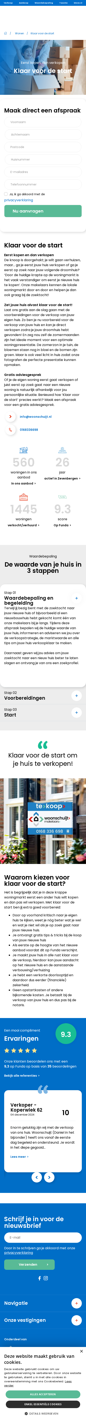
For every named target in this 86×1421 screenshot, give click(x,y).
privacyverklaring (18, 200)
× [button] (81, 1351)
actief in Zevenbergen (61, 478)
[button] (43, 1413)
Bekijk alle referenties (20, 1076)
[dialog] (43, 1384)
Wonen (19, 33)
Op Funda (61, 525)
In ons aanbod (22, 483)
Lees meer (18, 1157)
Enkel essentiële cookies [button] (43, 1404)
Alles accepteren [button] (43, 1394)
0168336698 (29, 430)
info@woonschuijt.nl (36, 417)
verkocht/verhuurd (22, 525)
